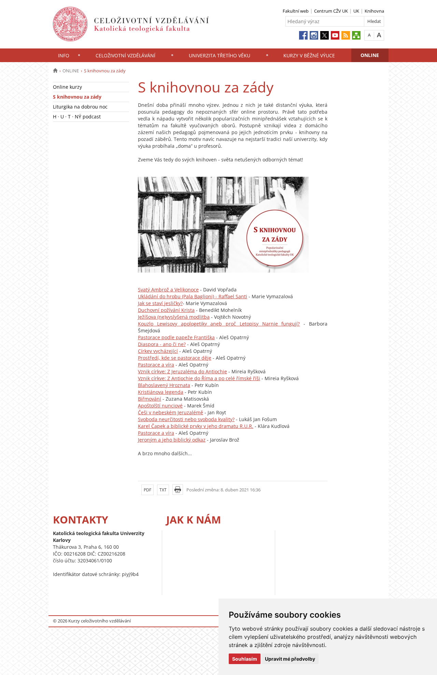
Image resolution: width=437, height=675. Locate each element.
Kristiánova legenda (160, 392)
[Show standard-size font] (369, 35)
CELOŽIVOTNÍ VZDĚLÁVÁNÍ (125, 55)
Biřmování (149, 399)
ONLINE (370, 55)
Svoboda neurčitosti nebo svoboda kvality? (186, 419)
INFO (63, 55)
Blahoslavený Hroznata (164, 385)
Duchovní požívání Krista (166, 310)
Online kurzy (67, 87)
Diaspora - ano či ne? (162, 344)
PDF (147, 490)
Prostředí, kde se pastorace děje (174, 358)
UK (356, 11)
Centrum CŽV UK (331, 11)
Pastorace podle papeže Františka (176, 337)
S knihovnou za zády (77, 97)
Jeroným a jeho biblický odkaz (172, 439)
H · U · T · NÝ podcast (77, 116)
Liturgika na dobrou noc (80, 106)
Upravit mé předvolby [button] (290, 659)
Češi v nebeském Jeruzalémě (170, 412)
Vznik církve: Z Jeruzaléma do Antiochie (182, 371)
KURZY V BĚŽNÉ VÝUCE (309, 55)
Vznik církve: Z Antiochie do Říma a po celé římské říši (199, 378)
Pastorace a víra (156, 364)
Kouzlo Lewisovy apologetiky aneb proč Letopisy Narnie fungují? (219, 323)
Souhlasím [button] (244, 659)
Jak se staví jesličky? (160, 303)
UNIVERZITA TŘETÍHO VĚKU (219, 55)
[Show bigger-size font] (379, 35)
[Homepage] (55, 71)
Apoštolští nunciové (160, 405)
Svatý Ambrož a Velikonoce (168, 289)
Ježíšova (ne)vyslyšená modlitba (174, 317)
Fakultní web (296, 11)
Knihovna (374, 11)
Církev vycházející (158, 351)
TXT (163, 490)
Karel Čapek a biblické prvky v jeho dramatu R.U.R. (195, 426)
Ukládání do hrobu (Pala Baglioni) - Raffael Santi (192, 296)
